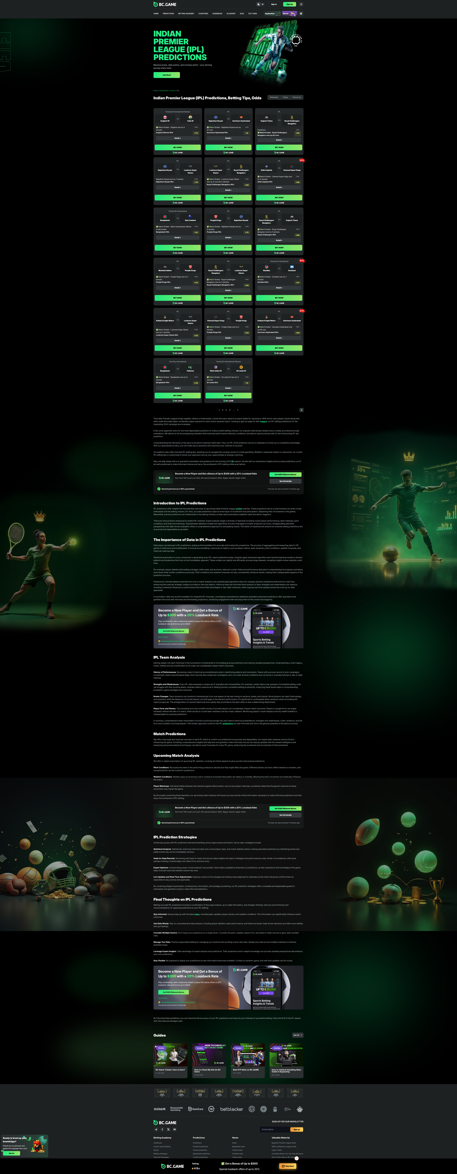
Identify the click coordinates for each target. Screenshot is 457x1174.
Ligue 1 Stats (277, 1150)
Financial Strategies (161, 1157)
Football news (237, 1154)
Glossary (231, 13)
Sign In (274, 4)
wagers (263, 421)
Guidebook (217, 13)
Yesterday (274, 97)
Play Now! (290, 1166)
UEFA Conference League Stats (284, 1146)
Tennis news (237, 1157)
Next (301, 410)
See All (296, 1035)
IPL (232, 461)
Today (285, 97)
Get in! (11, 1153)
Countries (203, 13)
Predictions (168, 13)
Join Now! (167, 75)
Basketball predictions (201, 1154)
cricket (239, 508)
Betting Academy (186, 13)
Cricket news (237, 1150)
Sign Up (289, 4)
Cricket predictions (200, 1157)
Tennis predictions (200, 1150)
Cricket (172, 91)
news (197, 914)
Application (270, 13)
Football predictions (200, 1146)
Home (156, 13)
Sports (156, 1150)
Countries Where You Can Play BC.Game (287, 1154)
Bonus (285, 13)
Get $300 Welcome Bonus (285, 474)
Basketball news (238, 1146)
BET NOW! (177, 147)
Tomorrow (297, 97)
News (234, 1143)
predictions (228, 723)
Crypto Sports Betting (162, 1146)
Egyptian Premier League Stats (284, 1143)
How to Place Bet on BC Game (283, 1157)
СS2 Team (252, 13)
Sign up (297, 1129)
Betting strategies (160, 1154)
